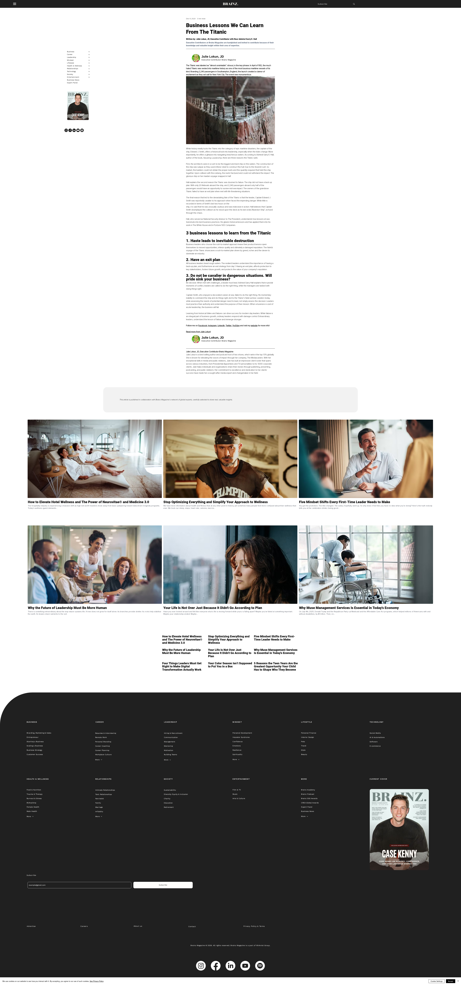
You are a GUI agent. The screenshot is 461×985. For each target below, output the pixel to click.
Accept (450, 981)
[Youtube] (78, 130)
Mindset (70, 60)
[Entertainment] (89, 77)
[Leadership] (89, 57)
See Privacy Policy (97, 981)
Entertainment (73, 77)
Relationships (72, 69)
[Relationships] (89, 68)
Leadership (71, 57)
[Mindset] (89, 60)
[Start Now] (95, 512)
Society (70, 74)
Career (70, 54)
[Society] (89, 74)
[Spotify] (82, 130)
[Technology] (89, 71)
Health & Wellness (74, 66)
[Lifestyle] (89, 63)
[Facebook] (70, 130)
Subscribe (322, 4)
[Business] (89, 51)
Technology (71, 71)
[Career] (89, 54)
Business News (73, 80)
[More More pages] (101, 759)
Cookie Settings (437, 981)
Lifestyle (70, 63)
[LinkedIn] (74, 130)
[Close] (458, 981)
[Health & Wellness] (89, 65)
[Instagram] (66, 130)
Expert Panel (72, 83)
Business (70, 52)
